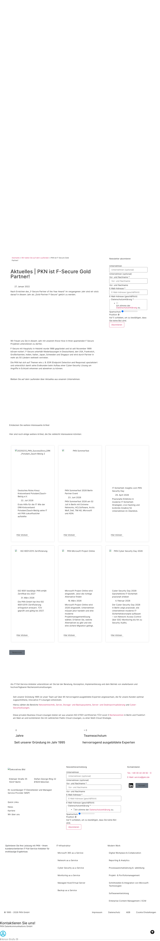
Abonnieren (116, 324)
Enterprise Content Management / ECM (127, 901)
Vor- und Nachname (119, 277)
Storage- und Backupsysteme (77, 704)
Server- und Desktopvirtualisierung (108, 704)
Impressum (97, 912)
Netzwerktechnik (47, 704)
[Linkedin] (131, 785)
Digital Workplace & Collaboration (125, 853)
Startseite (16, 258)
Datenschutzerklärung (126, 307)
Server (59, 704)
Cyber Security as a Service (71, 868)
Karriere (11, 810)
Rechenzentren (117, 715)
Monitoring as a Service (69, 875)
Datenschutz (114, 912)
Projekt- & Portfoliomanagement (124, 875)
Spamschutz (115, 312)
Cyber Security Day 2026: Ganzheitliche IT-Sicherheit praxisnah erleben (124, 593)
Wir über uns (14, 814)
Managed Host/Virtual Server (71, 883)
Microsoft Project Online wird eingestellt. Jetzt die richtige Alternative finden (79, 593)
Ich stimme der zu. (128, 307)
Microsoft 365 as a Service (70, 853)
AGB (128, 912)
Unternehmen (115, 266)
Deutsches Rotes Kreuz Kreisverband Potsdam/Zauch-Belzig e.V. (32, 493)
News (10, 807)
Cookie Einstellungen (146, 912)
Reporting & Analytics (119, 860)
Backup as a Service (67, 890)
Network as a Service (68, 860)
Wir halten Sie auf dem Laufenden (35, 258)
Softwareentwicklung (119, 893)
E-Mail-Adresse (117, 288)
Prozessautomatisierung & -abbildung (126, 868)
